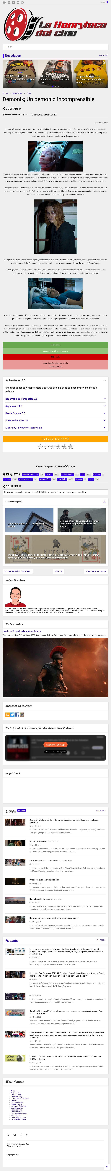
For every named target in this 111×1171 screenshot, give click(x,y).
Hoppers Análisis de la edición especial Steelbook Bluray (90, 79)
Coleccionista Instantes (20, 1098)
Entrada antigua (96, 571)
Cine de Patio (16, 1095)
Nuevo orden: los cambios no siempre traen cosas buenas (54, 918)
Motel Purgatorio (17, 1108)
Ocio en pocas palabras (19, 1114)
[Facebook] (9, 2)
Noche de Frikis (16, 1112)
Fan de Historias (17, 1102)
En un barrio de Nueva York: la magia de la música (51, 861)
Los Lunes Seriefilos (18, 1106)
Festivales (12, 940)
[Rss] (18, 2)
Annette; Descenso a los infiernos (44, 841)
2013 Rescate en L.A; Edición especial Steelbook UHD (19, 79)
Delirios (14, 1100)
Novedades (17, 93)
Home (5, 93)
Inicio (58, 571)
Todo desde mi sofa (18, 1119)
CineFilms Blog (16, 1097)
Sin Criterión (15, 1116)
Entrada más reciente (18, 571)
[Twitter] (13, 2)
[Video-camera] (4, 2)
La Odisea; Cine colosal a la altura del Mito (22, 631)
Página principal (13, 1155)
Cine (29, 93)
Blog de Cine (15, 1093)
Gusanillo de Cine (17, 1104)
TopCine (21, 810)
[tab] (55, 380)
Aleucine (14, 1091)
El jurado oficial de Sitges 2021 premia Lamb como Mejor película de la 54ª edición (79, 524)
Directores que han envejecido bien (44, 880)
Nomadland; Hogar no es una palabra (45, 899)
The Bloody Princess (18, 1117)
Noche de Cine (16, 1110)
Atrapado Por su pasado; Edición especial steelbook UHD (55, 79)
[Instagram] (22, 2)
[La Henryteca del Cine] (55, 41)
